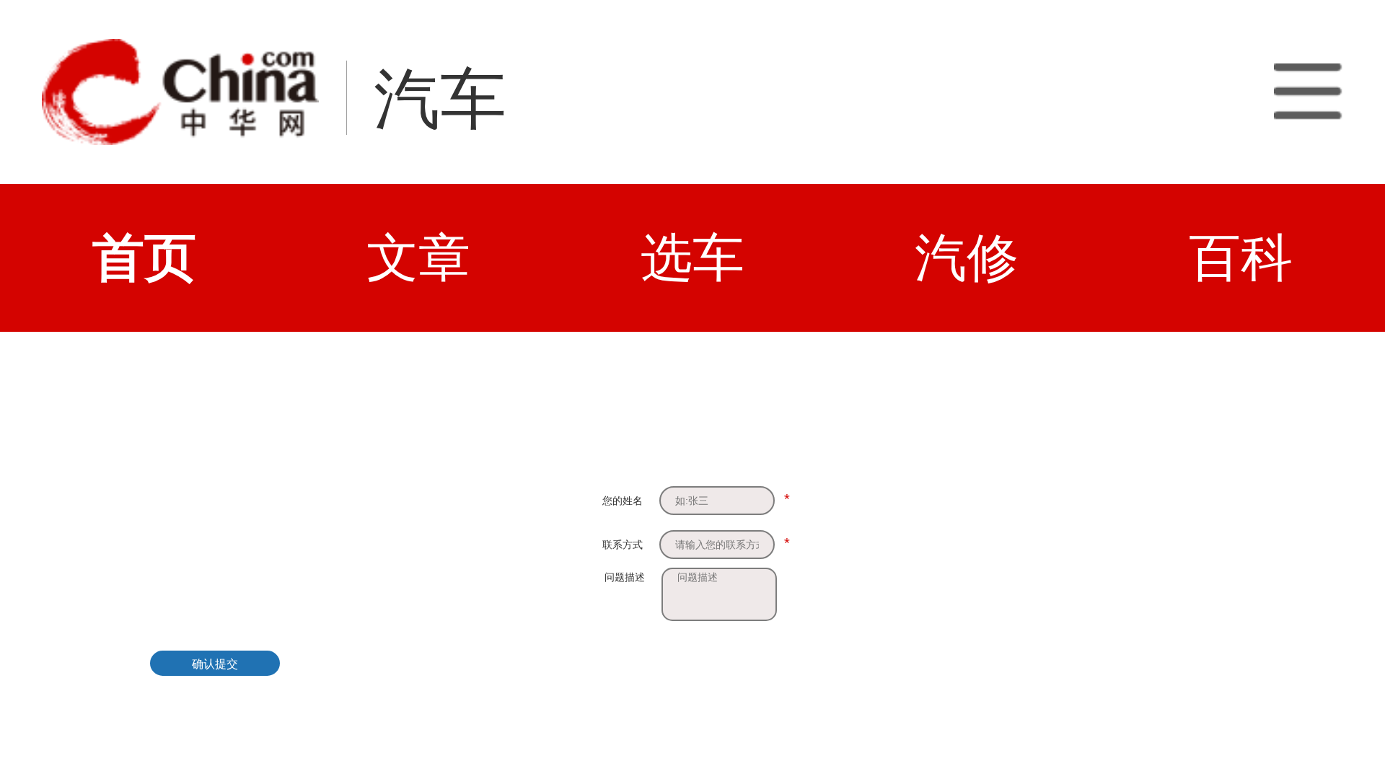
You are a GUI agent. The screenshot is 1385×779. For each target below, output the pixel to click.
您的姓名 (622, 500)
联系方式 (622, 544)
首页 (144, 257)
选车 (692, 257)
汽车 (440, 99)
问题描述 (624, 577)
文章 (418, 257)
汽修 (967, 257)
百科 (1241, 257)
